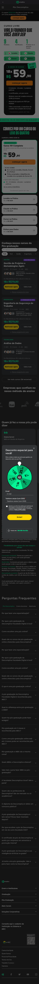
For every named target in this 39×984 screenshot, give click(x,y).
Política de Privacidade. (20, 510)
